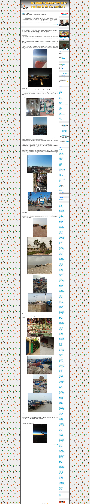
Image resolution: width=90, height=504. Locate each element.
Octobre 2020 (61, 260)
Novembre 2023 (61, 227)
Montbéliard (63, 58)
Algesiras (60, 91)
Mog (60, 180)
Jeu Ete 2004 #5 (64, 130)
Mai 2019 (60, 276)
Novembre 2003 (61, 482)
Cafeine (60, 98)
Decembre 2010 (61, 377)
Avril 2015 (60, 317)
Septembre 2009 (61, 396)
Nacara (60, 181)
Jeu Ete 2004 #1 (64, 135)
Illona (60, 103)
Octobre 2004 (61, 468)
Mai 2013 (60, 344)
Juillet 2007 (61, 428)
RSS (60, 495)
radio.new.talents (64, 14)
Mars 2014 (61, 333)
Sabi (60, 184)
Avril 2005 (60, 461)
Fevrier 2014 (61, 334)
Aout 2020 (61, 263)
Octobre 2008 (61, 409)
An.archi (60, 92)
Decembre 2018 (61, 280)
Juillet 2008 (61, 413)
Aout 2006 (61, 441)
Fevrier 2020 (61, 270)
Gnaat (60, 168)
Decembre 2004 (61, 466)
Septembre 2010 (61, 381)
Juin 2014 (60, 329)
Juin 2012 (60, 355)
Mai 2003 (60, 489)
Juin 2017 (60, 297)
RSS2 (60, 496)
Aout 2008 (61, 412)
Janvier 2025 (61, 216)
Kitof (60, 107)
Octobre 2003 (61, 483)
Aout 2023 (61, 231)
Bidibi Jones (61, 153)
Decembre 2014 (61, 322)
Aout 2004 (61, 471)
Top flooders (61, 199)
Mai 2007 (60, 430)
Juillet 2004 (61, 472)
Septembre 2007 (61, 425)
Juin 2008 (60, 414)
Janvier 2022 (61, 247)
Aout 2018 (61, 285)
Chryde (60, 159)
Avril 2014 (60, 332)
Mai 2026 (60, 205)
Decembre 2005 (61, 451)
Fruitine (60, 164)
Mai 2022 (60, 243)
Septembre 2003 (61, 484)
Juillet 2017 (61, 296)
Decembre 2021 (61, 248)
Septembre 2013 (61, 339)
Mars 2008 (61, 418)
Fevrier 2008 (61, 419)
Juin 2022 (60, 242)
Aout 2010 (61, 382)
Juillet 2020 (61, 264)
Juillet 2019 (61, 274)
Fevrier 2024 (61, 226)
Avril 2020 (60, 268)
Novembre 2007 (61, 423)
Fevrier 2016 (61, 307)
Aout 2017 (61, 295)
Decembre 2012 (61, 349)
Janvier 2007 (61, 435)
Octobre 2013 (61, 338)
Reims (62, 57)
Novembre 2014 (61, 323)
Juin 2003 (60, 488)
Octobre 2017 (61, 292)
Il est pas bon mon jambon (63, 104)
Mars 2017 (61, 300)
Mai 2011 (60, 371)
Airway (60, 88)
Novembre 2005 (61, 452)
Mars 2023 (61, 233)
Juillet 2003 (61, 487)
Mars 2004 (61, 477)
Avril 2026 (60, 206)
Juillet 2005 (61, 457)
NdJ (60, 113)
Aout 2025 (61, 212)
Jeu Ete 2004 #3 (64, 132)
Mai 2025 (60, 215)
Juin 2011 (60, 370)
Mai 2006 (60, 445)
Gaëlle (60, 165)
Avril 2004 (60, 476)
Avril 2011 (60, 372)
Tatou (60, 186)
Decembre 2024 (61, 217)
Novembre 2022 (61, 237)
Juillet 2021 (61, 253)
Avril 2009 (60, 402)
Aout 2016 (61, 306)
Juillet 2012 (61, 354)
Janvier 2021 (61, 258)
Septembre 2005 (61, 455)
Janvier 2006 (61, 450)
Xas (59, 118)
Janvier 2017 (61, 302)
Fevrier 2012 (61, 360)
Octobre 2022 (61, 238)
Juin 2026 (60, 204)
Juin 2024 (60, 222)
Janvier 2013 (61, 348)
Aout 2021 (61, 252)
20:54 (23, 13)
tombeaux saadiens (28, 92)
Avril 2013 (60, 345)
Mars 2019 (61, 279)
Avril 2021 (60, 254)
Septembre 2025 (61, 211)
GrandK (60, 102)
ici (64, 125)
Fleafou (60, 163)
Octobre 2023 (61, 228)
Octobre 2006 (61, 439)
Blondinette (61, 158)
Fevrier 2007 (61, 434)
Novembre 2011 (61, 364)
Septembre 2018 (61, 284)
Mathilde (60, 109)
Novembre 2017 (61, 291)
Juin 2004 (60, 473)
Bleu (60, 96)
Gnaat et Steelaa (62, 169)
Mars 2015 (61, 318)
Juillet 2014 (61, 328)
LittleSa (60, 108)
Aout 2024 (61, 221)
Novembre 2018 (61, 281)
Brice (60, 97)
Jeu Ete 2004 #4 (64, 131)
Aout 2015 (61, 313)
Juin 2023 (60, 232)
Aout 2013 (61, 340)
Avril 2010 (60, 387)
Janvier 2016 (61, 308)
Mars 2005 (61, 462)
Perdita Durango (62, 114)
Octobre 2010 (61, 380)
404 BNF (60, 149)
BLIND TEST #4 (64, 124)
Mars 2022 (61, 244)
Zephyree (60, 190)
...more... (60, 119)
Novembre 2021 (61, 249)
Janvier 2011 (61, 376)
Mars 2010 (61, 388)
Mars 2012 (61, 359)
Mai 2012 (60, 356)
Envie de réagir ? (56, 24)
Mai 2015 (60, 316)
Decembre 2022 (61, 236)
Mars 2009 (61, 403)
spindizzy (67, 141)
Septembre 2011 (61, 366)
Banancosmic (61, 93)
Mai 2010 (60, 386)
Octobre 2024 (61, 220)
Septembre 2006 (61, 440)
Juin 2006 (60, 444)
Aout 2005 (61, 456)
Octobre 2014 (61, 324)
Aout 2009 (61, 397)
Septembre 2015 (61, 312)
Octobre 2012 (61, 350)
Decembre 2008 (61, 407)
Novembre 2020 (61, 259)
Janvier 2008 (61, 420)
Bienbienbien (61, 154)
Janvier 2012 (61, 361)
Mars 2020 (61, 269)
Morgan (60, 112)
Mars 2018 (61, 290)
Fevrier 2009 (61, 404)
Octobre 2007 (61, 424)
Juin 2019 (60, 275)
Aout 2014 (61, 327)
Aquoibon (61, 152)
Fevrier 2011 (61, 375)
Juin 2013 (60, 343)
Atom (60, 494)
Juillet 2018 (61, 286)
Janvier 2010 (61, 391)
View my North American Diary (64, 37)
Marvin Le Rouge (62, 179)
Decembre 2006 (61, 436)
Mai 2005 (60, 460)
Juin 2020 (60, 265)
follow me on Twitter (66, 73)
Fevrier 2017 (61, 301)
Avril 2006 (60, 446)
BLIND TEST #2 (64, 140)
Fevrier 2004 (61, 478)
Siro (60, 185)
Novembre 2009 (61, 393)
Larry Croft (61, 175)
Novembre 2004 (61, 467)
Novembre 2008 (61, 408)
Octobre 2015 (61, 311)
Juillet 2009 (61, 398)
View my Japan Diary (64, 49)
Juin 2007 (60, 429)
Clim (60, 160)
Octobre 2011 (61, 365)
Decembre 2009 (61, 392)
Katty (60, 174)
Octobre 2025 (61, 210)
